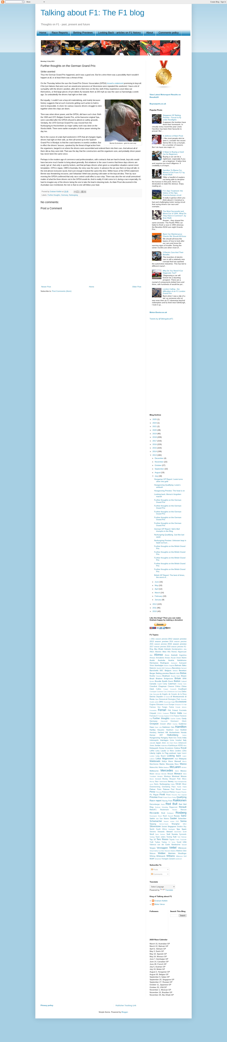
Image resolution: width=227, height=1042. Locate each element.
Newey (171, 781)
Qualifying (181, 797)
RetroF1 (153, 810)
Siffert (184, 824)
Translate (169, 890)
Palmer (153, 789)
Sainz (183, 816)
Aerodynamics (177, 649)
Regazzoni (173, 807)
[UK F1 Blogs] (164, 88)
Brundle (158, 681)
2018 (155, 437)
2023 (155, 423)
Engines (153, 704)
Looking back (174, 756)
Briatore (159, 678)
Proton (165, 797)
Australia (161, 660)
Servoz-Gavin (163, 824)
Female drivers (181, 707)
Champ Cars (182, 684)
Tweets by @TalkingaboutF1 (161, 319)
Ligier (179, 753)
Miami (152, 774)
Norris (156, 784)
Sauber (173, 818)
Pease (184, 789)
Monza (183, 776)
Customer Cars (162, 691)
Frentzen (183, 716)
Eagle (173, 702)
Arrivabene (160, 658)
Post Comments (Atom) (61, 291)
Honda (183, 732)
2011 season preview (159, 639)
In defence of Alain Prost (173, 136)
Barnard (183, 668)
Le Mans (170, 751)
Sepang (153, 824)
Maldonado (155, 761)
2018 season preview (175, 647)
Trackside (183, 839)
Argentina (182, 655)
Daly (151, 694)
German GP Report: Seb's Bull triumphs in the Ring (167, 530)
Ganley (178, 718)
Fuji (151, 718)
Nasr (157, 781)
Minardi (170, 774)
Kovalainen (169, 748)
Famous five (155, 707)
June (157, 582)
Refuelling (165, 807)
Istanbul (179, 740)
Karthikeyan (172, 745)
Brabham (166, 676)
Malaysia (182, 759)
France (176, 716)
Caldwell (183, 681)
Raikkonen (179, 800)
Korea (161, 748)
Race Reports (60, 32)
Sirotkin (180, 826)
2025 (155, 419)
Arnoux (152, 658)
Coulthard (182, 689)
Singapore (172, 826)
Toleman (183, 837)
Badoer (166, 665)
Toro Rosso (162, 839)
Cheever (171, 686)
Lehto (184, 751)
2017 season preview (158, 647)
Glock (184, 721)
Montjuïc (160, 776)
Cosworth (173, 689)
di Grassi (167, 696)
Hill (166, 732)
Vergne (153, 848)
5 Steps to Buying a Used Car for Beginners (173, 153)
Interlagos (164, 740)
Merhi (177, 771)
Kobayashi (154, 748)
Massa (183, 764)
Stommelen (177, 831)
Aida (185, 649)
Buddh (164, 681)
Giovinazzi (175, 721)
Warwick (167, 851)
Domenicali (163, 699)
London (152, 756)
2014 (155, 451)
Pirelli (162, 794)
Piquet (155, 795)
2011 (155, 608)
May (157, 585)
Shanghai (175, 824)
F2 (182, 704)
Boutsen (159, 676)
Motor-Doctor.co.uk (158, 312)
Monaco (178, 773)
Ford (184, 713)
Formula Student (163, 716)
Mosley (165, 779)
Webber (162, 853)
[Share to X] (80, 191)
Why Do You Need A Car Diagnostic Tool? (173, 272)
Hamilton (180, 726)
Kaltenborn (164, 745)
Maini (176, 759)
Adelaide (167, 649)
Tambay (152, 837)
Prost (160, 797)
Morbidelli (158, 779)
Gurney (175, 724)
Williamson (179, 856)
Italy (184, 740)
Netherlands (163, 781)
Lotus (158, 758)
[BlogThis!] (77, 191)
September (159, 469)
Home (42, 32)
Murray (152, 781)
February (159, 596)
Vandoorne (175, 844)
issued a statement (115, 83)
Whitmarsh (160, 856)
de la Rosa (182, 694)
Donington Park (174, 699)
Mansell (177, 761)
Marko (162, 764)
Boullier (152, 676)
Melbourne (154, 771)
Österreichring (155, 787)
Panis (159, 789)
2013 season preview (159, 641)
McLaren (175, 767)
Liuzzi (184, 753)
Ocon (178, 784)
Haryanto (160, 730)
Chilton (177, 686)
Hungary (164, 738)
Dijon (156, 699)
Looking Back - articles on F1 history (119, 32)
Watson (152, 853)
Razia (163, 804)
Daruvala (156, 694)
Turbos (157, 842)
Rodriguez (170, 813)
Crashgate (153, 691)
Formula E (154, 716)
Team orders (160, 837)
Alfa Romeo (172, 652)
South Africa (161, 829)
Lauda (163, 751)
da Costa (178, 691)
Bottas (183, 673)
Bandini (159, 668)
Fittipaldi (153, 713)
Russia (177, 816)
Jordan (158, 745)
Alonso (158, 654)
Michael (157, 774)
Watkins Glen (181, 851)
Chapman (162, 686)
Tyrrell (179, 842)
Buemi (170, 681)
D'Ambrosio (171, 691)
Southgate (171, 829)
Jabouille (152, 743)
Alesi (164, 652)
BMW (178, 673)
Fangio (164, 707)
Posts (155, 869)
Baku (184, 665)
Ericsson (160, 704)
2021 (155, 426)
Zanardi (172, 859)
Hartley (153, 730)
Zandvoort (178, 859)
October (158, 465)
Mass (177, 764)
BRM (184, 679)
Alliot (151, 655)
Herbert (161, 732)
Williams (170, 856)
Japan (158, 743)
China (184, 686)
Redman (157, 807)
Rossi (160, 816)
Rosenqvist (153, 816)
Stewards (161, 832)
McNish (184, 767)
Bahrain (178, 665)
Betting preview (162, 673)
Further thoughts (54, 195)
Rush (165, 816)
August (158, 472)
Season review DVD (171, 821)
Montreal (175, 776)
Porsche (174, 795)
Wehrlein (172, 853)
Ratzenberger (155, 804)
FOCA (159, 713)
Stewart (169, 832)
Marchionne (154, 764)
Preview (154, 797)
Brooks (152, 681)
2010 (155, 611)
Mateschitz (154, 767)
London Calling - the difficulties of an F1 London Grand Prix (174, 291)
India (184, 738)
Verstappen (162, 848)
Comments (157, 874)
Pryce (170, 797)
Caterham (172, 684)
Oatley (173, 784)
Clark (152, 689)
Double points (154, 702)
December (159, 458)
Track (177, 839)
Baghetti (171, 665)
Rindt (163, 813)
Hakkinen (166, 727)
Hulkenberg (172, 735)
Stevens (153, 832)
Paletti (184, 787)
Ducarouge (167, 702)
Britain (178, 678)
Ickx (175, 738)
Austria (171, 660)
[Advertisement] (91, 276)
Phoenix (183, 792)
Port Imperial (182, 795)
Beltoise (175, 670)
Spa (178, 829)
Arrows (167, 658)
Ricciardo (154, 813)
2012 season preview (177, 639)
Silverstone (155, 826)
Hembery (153, 732)
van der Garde (163, 845)
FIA (169, 710)
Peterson (165, 792)
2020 (155, 430)
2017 (155, 441)
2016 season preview (177, 644)
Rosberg (181, 812)
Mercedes (167, 770)
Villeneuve (182, 848)
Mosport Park (175, 779)
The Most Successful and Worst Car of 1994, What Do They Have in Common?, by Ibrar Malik (174, 214)
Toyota (171, 839)
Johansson (182, 743)
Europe (171, 704)
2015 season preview (158, 644)
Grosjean (154, 723)
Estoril (166, 704)
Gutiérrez (182, 724)
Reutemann (164, 810)
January (158, 600)
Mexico (183, 771)
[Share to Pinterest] (85, 191)
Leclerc (178, 751)
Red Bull (171, 803)
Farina (171, 707)
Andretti (174, 655)
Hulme (184, 735)
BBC (161, 671)
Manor (170, 761)
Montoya (167, 776)
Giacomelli (164, 721)
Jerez (164, 743)
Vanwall (184, 844)
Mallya (164, 761)
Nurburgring (73, 195)
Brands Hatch (175, 676)
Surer (157, 834)
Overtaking (166, 787)
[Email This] (75, 191)
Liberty (152, 753)
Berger (152, 673)
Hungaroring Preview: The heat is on (169, 491)
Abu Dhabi (158, 649)
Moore (152, 779)
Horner (152, 735)
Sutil (168, 834)
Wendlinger (182, 853)
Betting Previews (83, 32)
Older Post (136, 287)
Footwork (166, 713)
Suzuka (175, 834)
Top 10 (153, 839)
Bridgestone (168, 679)
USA (184, 842)
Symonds (182, 834)
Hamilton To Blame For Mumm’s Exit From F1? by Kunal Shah (174, 172)
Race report (155, 800)
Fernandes (153, 710)
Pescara (159, 792)
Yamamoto (157, 859)
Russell (170, 816)
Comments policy (169, 32)
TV (169, 842)
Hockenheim (174, 732)
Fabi (185, 704)
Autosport (174, 663)
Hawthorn (169, 730)
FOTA (171, 716)
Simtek (164, 826)
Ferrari (162, 710)
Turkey (164, 842)
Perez (152, 792)
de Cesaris (173, 694)
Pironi (168, 795)
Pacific (179, 787)
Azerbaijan (159, 665)
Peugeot (178, 792)
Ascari (173, 658)
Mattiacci (166, 767)
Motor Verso (160, 904)
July (157, 476)
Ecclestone (181, 701)
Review (174, 809)
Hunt (171, 738)
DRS (161, 702)
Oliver (184, 784)
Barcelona (176, 668)
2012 (155, 604)
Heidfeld (183, 730)
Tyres (173, 842)
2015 (155, 448)
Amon (167, 655)
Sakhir (152, 818)
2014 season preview (177, 641)
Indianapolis (154, 740)
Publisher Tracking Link (126, 1005)
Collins (158, 689)
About (149, 32)
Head (177, 730)
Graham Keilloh (161, 901)
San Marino (164, 819)
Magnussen (168, 758)
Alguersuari (182, 652)
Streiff (184, 831)
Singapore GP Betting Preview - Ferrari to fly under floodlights (172, 117)
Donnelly (183, 699)
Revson (183, 810)
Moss (184, 779)
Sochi (152, 829)
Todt (174, 837)
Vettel (172, 847)
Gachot (173, 718)
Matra (161, 767)
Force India (176, 713)
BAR (163, 668)
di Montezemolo (177, 696)
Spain (184, 829)
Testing (169, 837)
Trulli (151, 842)
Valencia (153, 845)
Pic (151, 795)
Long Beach (161, 756)
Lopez (184, 756)
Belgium (168, 670)
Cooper (165, 689)
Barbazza (168, 668)
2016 (155, 444)
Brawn (183, 676)
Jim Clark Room (172, 743)
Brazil (152, 678)
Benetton (182, 670)
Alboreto (158, 652)
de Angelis (164, 694)
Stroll (152, 834)
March (158, 593)
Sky (184, 826)
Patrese (166, 789)
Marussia (170, 764)
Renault (182, 807)
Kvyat (183, 748)
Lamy (157, 751)
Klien (184, 745)
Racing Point (167, 801)
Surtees (162, 834)
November (159, 462)
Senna (183, 821)
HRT (161, 735)
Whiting (152, 856)
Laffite (152, 751)
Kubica (177, 748)
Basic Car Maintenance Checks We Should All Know (174, 235)
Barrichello (154, 670)
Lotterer (152, 759)
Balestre (153, 668)
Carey (165, 684)
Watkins (173, 851)
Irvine (172, 740)
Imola (179, 738)
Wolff (152, 859)
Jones (152, 745)
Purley (174, 797)
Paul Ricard (176, 789)
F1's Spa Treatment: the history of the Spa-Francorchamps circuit (173, 193)
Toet (178, 837)
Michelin (163, 774)
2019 (155, 434)
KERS (180, 745)
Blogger (125, 1012)
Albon (152, 652)
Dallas (184, 691)
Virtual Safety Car (155, 851)
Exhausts (178, 704)
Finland (175, 710)
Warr (162, 851)
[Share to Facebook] (82, 191)
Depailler (159, 697)
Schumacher (156, 821)
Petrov (172, 792)
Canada (153, 684)
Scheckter (182, 818)
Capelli (159, 684)
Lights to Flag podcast (166, 753)
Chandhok (153, 686)
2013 (155, 455)
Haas (152, 727)
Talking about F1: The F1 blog (92, 12)
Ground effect (165, 724)
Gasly (184, 718)
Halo (172, 727)
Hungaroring (155, 738)
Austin (152, 660)
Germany (64, 195)
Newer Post (46, 287)
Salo (157, 818)
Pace (174, 787)
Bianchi (172, 673)
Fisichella (182, 710)
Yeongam (165, 859)
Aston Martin (181, 658)
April (157, 589)
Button (177, 681)
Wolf (185, 856)
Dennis (152, 696)
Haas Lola (158, 727)
